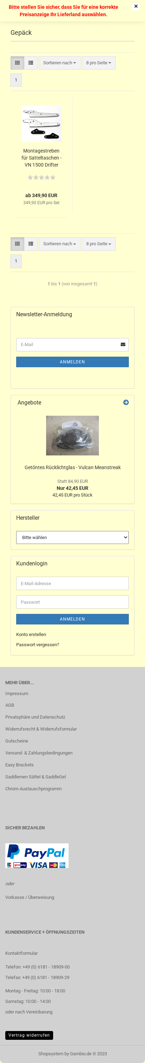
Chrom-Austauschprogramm (33, 788)
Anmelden (72, 361)
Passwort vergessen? (37, 644)
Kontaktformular (21, 953)
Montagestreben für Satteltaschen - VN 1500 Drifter (41, 158)
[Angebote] (126, 403)
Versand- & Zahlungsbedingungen (38, 753)
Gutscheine (16, 741)
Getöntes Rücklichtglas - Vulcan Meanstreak (73, 467)
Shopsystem (50, 1053)
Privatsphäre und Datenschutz (35, 717)
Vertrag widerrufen (29, 1035)
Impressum (16, 693)
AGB (9, 705)
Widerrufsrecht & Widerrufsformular (41, 729)
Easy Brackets (19, 764)
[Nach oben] (125, 1052)
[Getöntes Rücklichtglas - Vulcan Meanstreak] (72, 435)
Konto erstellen (31, 634)
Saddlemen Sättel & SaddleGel (35, 776)
